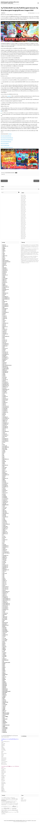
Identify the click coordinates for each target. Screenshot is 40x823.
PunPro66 (4, 489)
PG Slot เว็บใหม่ (4, 449)
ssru (3, 554)
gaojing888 (4, 355)
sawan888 (4, 514)
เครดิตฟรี (3, 709)
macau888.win (4, 409)
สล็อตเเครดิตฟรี (4, 692)
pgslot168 (4, 468)
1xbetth (3, 253)
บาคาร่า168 (4, 638)
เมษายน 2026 (23, 199)
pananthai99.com (5, 438)
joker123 (3, 745)
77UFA (3, 254)
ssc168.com (4, 550)
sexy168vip (4, 520)
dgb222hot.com (5, 326)
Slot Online (4, 537)
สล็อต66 (3, 669)
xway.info (4, 610)
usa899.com (4, 593)
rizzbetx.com (4, 507)
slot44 (2, 774)
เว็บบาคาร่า (12, 812)
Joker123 (8, 799)
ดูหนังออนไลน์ (3, 757)
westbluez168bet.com (6, 603)
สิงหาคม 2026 (23, 195)
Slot (3, 534)
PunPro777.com (5, 492)
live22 (2, 755)
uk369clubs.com (5, 592)
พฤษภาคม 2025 (23, 211)
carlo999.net (4, 317)
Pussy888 (4, 495)
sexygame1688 (5, 526)
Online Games (4, 436)
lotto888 (3, 401)
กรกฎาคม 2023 (23, 234)
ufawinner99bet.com (5, 591)
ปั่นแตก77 (3, 644)
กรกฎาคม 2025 (23, 209)
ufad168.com (4, 580)
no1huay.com (4, 433)
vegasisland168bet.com (6, 598)
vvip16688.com (5, 602)
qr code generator (5, 498)
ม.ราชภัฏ (3, 650)
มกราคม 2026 (23, 202)
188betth (3, 250)
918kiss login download (6, 261)
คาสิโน (3, 615)
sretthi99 (4, 548)
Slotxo (3, 543)
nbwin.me (4, 430)
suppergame (4, 556)
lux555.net (4, 403)
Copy (16, 172)
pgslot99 (3, 472)
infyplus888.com (5, 371)
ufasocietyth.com (5, 587)
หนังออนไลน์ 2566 (5, 702)
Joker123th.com (5, 379)
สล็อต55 (3, 668)
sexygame (4, 525)
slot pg (3, 538)
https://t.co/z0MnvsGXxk (5, 145)
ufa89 (3, 575)
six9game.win (4, 531)
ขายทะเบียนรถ (4, 614)
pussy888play (4, 497)
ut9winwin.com (5, 596)
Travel (3, 572)
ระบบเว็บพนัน (4, 655)
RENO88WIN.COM (5, 504)
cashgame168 (4, 318)
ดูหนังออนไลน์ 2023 (5, 625)
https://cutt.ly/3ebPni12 (5, 143)
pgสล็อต (3, 479)
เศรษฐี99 (3, 726)
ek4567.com (4, 331)
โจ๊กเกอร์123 (4, 729)
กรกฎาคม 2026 (23, 196)
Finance (3, 338)
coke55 (3, 321)
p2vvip (3, 437)
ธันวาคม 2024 (23, 216)
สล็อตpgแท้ (4, 679)
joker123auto (4, 377)
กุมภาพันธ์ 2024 (23, 227)
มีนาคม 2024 (23, 226)
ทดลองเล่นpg (4, 627)
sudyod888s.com (5, 555)
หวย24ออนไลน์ (4, 704)
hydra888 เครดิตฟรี (5, 368)
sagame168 (4, 510)
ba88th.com (4, 279)
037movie (4, 244)
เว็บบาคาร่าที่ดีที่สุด (5, 716)
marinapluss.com (5, 412)
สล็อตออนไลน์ (4, 684)
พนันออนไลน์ (4, 646)
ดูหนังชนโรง (3, 760)
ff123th (3, 337)
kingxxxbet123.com (5, 385)
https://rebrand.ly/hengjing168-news (7, 137)
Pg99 (3, 455)
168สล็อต (3, 248)
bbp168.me (4, 290)
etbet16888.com (5, 333)
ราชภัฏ (3, 657)
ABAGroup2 (4, 267)
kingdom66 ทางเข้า (5, 384)
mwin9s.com (4, 425)
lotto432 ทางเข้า (5, 400)
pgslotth (3, 477)
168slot (3, 247)
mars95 (3, 415)
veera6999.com (5, 597)
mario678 (4, 413)
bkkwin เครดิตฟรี (5, 303)
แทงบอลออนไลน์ (4, 727)
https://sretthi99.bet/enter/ (7, 365)
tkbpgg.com (4, 568)
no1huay (3, 432)
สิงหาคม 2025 (23, 208)
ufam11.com (4, 581)
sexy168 (3, 519)
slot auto (3, 536)
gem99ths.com (5, 356)
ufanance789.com (5, 586)
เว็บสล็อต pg (4, 721)
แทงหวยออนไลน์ (4, 728)
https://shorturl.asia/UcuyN (8, 147)
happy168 (4, 360)
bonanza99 (4, 309)
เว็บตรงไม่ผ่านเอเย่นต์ (5, 714)
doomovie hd (3, 791)
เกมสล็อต (3, 708)
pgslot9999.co (4, 473)
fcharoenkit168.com (5, 336)
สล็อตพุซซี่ (3, 681)
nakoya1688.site (5, 426)
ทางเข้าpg (9, 96)
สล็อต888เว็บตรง (5, 674)
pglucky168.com (5, 465)
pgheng (3, 460)
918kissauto (9, 797)
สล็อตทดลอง (3, 783)
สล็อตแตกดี (4, 693)
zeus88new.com (5, 613)
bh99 (3, 300)
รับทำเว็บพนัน (4, 656)
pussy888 (3, 749)
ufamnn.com (4, 584)
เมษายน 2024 (23, 225)
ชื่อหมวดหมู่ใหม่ (4, 619)
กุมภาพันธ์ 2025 (23, 214)
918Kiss (3, 259)
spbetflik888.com (5, 545)
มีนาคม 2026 (23, 200)
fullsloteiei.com (5, 348)
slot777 (3, 542)
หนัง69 (3, 698)
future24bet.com (5, 353)
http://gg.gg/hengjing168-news (6, 141)
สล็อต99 (3, 675)
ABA (3, 266)
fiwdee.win (4, 342)
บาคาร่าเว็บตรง (4, 640)
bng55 (3, 307)
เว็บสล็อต (3, 720)
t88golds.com (4, 557)
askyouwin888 (4, 278)
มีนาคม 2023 (23, 238)
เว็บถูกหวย (3, 715)
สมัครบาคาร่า (4, 658)
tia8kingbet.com (5, 567)
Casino (3, 319)
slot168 (3, 540)
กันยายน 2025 (23, 207)
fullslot (3, 347)
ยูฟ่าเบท (3, 651)
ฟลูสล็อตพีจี (4, 649)
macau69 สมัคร (4, 408)
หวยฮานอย (4, 705)
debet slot (4, 324)
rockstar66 (4, 508)
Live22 (3, 394)
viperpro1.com (4, 601)
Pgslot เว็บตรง (4, 467)
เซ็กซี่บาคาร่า (4, 710)
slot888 (2, 776)
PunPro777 (4, 491)
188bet (3, 249)
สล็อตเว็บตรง (4, 686)
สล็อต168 (3, 663)
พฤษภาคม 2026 (23, 198)
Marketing (4, 414)
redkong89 (4, 503)
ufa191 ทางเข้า (4, 573)
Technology (4, 560)
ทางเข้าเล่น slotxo (5, 634)
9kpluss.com (4, 265)
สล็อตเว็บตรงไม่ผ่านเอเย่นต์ (6, 691)
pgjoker (3, 462)
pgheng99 (4, 461)
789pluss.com (4, 255)
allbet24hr (4, 273)
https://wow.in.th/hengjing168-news (7, 139)
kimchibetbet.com (5, 383)
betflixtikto (4, 294)
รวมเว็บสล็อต (4, 652)
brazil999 (4, 313)
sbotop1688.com (5, 516)
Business (3, 314)
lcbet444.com (4, 390)
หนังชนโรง (4, 699)
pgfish (3, 457)
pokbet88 (4, 480)
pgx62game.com (5, 478)
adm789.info (4, 271)
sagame (3, 509)
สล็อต (3, 661)
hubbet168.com (5, 366)
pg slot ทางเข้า (4, 445)
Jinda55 (3, 373)
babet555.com (4, 282)
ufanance (3, 585)
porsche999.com (5, 483)
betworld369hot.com (6, 297)
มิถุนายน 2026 (23, 197)
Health (3, 361)
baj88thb (3, 284)
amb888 (3, 277)
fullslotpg (4, 349)
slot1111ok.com (4, 539)
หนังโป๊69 (3, 703)
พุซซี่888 (2, 748)
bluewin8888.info (5, 306)
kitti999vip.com (5, 386)
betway (3, 295)
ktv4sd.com (4, 388)
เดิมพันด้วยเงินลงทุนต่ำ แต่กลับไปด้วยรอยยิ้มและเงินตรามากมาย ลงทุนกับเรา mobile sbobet (22, 820)
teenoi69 (3, 561)
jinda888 (3, 374)
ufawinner (4, 590)
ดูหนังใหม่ (3, 626)
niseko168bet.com (5, 431)
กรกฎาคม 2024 (23, 222)
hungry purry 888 (5, 367)
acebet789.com (5, 270)
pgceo (3, 456)
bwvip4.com (4, 315)
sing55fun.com (4, 528)
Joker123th (4, 378)
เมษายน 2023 (23, 237)
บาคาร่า (3, 637)
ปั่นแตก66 (3, 643)
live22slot (4, 395)
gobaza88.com (4, 359)
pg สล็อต (3, 450)
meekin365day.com (5, 418)
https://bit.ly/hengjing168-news (6, 135)
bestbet (3, 291)
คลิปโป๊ (2, 784)
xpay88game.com (5, 609)
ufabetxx (3, 578)
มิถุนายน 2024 (23, 223)
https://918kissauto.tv (5, 741)
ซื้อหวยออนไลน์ (4, 764)
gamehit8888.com (5, 354)
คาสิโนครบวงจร (4, 616)
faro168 (3, 335)
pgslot (2, 751)
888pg (3, 256)
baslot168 (4, 288)
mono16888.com (5, 424)
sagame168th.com (5, 513)
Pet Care (3, 442)
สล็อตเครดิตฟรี (4, 685)
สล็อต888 (3, 673)
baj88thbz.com (4, 285)
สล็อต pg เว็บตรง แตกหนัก (6, 662)
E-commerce (4, 330)
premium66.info (5, 485)
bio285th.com (4, 301)
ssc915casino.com (5, 551)
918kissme (4, 264)
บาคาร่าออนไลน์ (4, 639)
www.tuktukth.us (5, 607)
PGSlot (3, 466)
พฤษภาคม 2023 (23, 236)
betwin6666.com (5, 296)
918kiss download (5, 260)
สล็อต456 (3, 667)
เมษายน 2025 (23, 212)
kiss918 (2, 788)
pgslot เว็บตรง (3, 753)
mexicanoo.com (5, 419)
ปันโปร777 (4, 645)
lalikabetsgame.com (5, 389)
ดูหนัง (3, 621)
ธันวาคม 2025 (23, 203)
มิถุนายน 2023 (23, 235)
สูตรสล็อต (3, 697)
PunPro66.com (4, 490)
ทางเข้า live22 (4, 632)
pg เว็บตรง (3, 451)
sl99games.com (5, 532)
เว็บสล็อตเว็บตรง (4, 722)
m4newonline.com (5, 406)
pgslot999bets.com (5, 474)
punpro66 (3, 743)
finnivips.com (4, 341)
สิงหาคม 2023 (23, 233)
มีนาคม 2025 (23, 213)
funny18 (3, 350)
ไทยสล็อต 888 (4, 732)
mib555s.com (4, 421)
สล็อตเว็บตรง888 (5, 690)
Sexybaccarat (4, 522)
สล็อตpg (3, 678)
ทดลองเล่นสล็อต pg (5, 631)
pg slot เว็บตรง (4, 448)
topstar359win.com (5, 569)
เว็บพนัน (3, 717)
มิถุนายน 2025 (23, 210)
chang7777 (4, 320)
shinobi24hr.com (5, 527)
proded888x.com (5, 486)
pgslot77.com (4, 471)
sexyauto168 (4, 521)
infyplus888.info (5, 372)
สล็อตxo (3, 680)
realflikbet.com (5, 502)
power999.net (4, 484)
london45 (4, 397)
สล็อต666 (3, 670)
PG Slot (3, 444)
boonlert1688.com (5, 312)
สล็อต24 (3, 664)
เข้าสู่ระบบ (22, 797)
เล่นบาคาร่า (4, 711)
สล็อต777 (3, 672)
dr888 (3, 327)
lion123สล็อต (4, 391)
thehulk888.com (5, 566)
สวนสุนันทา (4, 696)
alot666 (3, 276)
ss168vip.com (4, 549)
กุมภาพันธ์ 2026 (23, 201)
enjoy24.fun (4, 332)
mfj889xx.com (4, 420)
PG (2, 443)
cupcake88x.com (5, 323)
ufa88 (3, 574)
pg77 (3, 454)
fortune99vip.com (5, 343)
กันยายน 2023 (23, 232)
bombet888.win (5, 308)
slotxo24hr (4, 544)
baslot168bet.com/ (5, 289)
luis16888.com (4, 402)
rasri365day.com (5, 501)
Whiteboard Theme (24, 821)
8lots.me (3, 258)
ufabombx (4, 579)
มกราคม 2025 (23, 215)
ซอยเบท (3, 620)
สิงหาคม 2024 (23, 221)
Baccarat (3, 283)
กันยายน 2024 (23, 220)
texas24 (3, 563)
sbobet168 (4, 515)
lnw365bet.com (5, 396)
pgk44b (3, 463)
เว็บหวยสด (3, 723)
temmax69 (4, 562)
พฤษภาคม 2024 (23, 224)
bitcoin (3, 302)
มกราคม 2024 (23, 228)
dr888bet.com (4, 329)
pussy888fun (4, 496)
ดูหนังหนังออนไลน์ (5, 622)
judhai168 (4, 380)
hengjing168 (4, 362)
